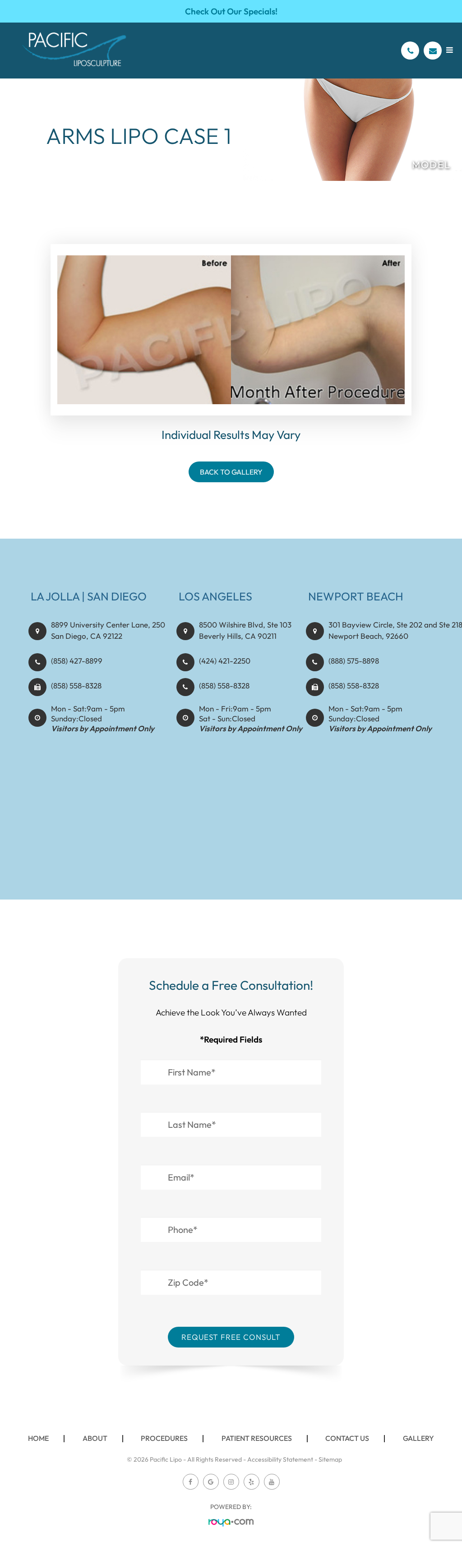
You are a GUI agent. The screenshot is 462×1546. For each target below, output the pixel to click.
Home (38, 1438)
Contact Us (347, 1438)
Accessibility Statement (280, 1459)
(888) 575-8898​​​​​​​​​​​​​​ (353, 660)
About (95, 1438)
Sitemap (330, 1459)
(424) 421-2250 (224, 660)
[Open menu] (449, 50)
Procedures (164, 1438)
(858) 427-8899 (76, 660)
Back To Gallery (231, 471)
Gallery (418, 1438)
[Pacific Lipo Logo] (74, 50)
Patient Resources (257, 1438)
